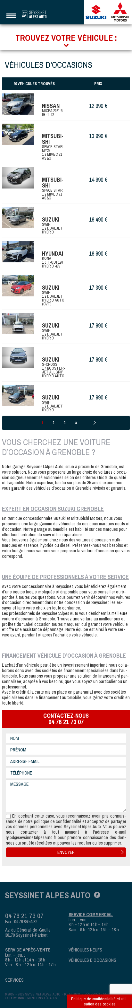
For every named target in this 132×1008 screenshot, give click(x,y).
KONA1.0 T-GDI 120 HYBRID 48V (52, 262)
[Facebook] (95, 894)
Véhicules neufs (85, 950)
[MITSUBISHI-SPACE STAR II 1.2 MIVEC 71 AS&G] (18, 134)
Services (14, 980)
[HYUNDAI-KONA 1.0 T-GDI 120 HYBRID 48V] (18, 251)
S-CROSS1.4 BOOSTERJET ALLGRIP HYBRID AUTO (53, 370)
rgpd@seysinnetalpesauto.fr (31, 837)
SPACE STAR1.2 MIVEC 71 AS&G (52, 194)
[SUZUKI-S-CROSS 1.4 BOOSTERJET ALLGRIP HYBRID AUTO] (18, 357)
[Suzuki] (96, 12)
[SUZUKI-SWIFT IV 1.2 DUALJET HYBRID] (18, 323)
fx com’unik (14, 998)
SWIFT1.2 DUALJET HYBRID (52, 228)
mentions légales (42, 998)
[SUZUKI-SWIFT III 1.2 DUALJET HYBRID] (18, 217)
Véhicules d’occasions (92, 960)
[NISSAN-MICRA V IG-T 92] (18, 104)
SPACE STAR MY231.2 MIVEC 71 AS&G (52, 152)
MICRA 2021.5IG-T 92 (52, 113)
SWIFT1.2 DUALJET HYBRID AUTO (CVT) (53, 298)
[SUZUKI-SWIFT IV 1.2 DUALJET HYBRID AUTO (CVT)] (18, 285)
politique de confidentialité (57, 821)
